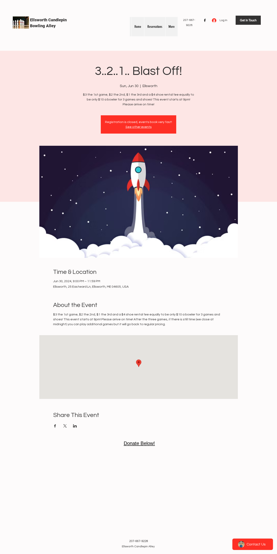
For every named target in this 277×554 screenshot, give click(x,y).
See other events (139, 127)
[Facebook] (205, 20)
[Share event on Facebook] (55, 426)
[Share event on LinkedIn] (75, 426)
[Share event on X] (65, 426)
